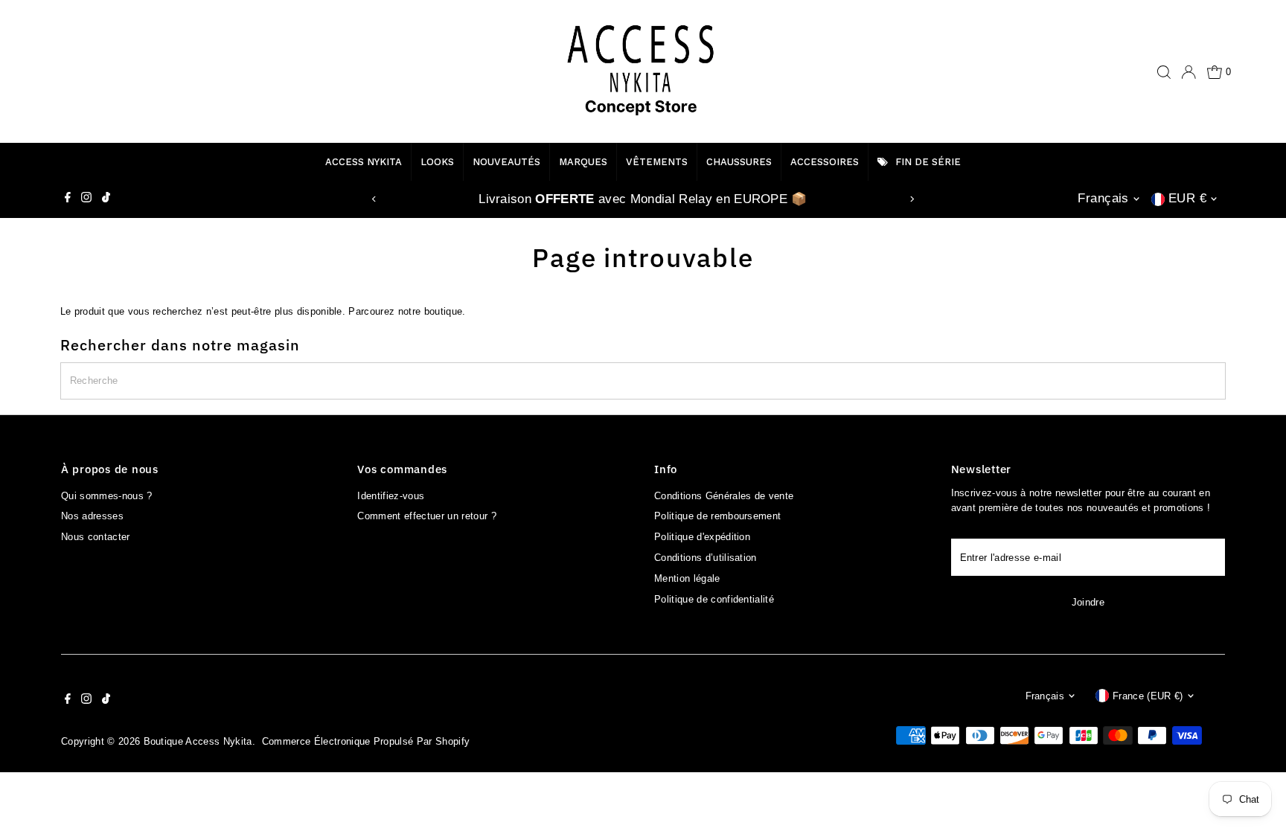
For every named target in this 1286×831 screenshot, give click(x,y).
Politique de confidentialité (714, 599)
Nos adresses (92, 516)
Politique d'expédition (702, 536)
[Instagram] (86, 199)
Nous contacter (95, 536)
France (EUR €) (1148, 696)
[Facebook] (67, 199)
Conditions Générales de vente (723, 495)
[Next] (912, 199)
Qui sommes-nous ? (107, 495)
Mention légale (687, 578)
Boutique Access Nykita (198, 741)
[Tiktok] (106, 199)
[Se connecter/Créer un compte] (1188, 72)
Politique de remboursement (717, 516)
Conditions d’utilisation (705, 557)
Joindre (1088, 602)
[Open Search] (1164, 72)
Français (1103, 198)
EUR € (1187, 198)
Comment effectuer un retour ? (426, 516)
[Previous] (374, 199)
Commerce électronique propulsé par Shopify (366, 741)
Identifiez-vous (390, 495)
